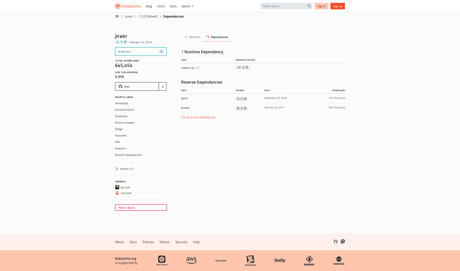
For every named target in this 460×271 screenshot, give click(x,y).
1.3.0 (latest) (148, 16)
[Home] (117, 16)
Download (121, 116)
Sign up (337, 6)
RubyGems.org (125, 258)
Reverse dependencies (128, 155)
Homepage (121, 103)
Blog (149, 6)
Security (181, 241)
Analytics (120, 148)
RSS (117, 142)
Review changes (125, 122)
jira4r (129, 16)
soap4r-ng (190, 67)
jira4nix (185, 107)
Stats (161, 6)
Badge (119, 129)
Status (165, 241)
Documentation (124, 109)
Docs (173, 6)
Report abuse (126, 207)
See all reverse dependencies (198, 117)
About (119, 241)
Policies (148, 241)
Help (196, 241)
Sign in (321, 6)
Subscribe (120, 135)
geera (184, 98)
